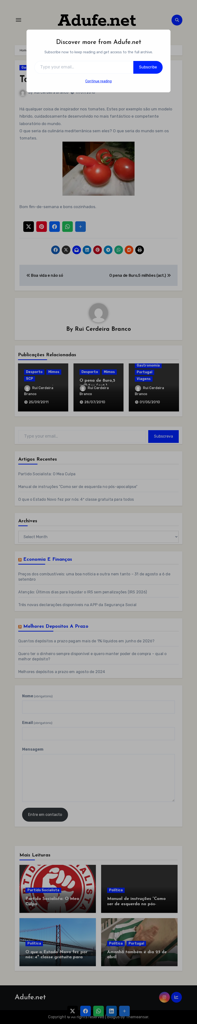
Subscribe (148, 67)
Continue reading (98, 81)
